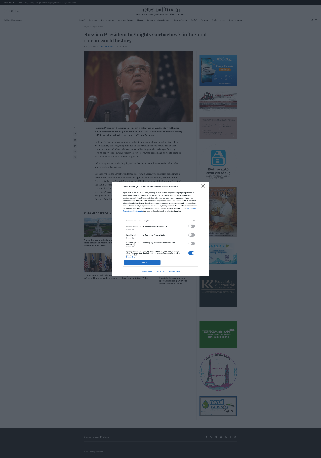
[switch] (191, 226)
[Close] (204, 186)
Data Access (160, 271)
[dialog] (160, 229)
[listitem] (160, 220)
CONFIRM (142, 262)
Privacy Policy (174, 271)
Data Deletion (146, 271)
